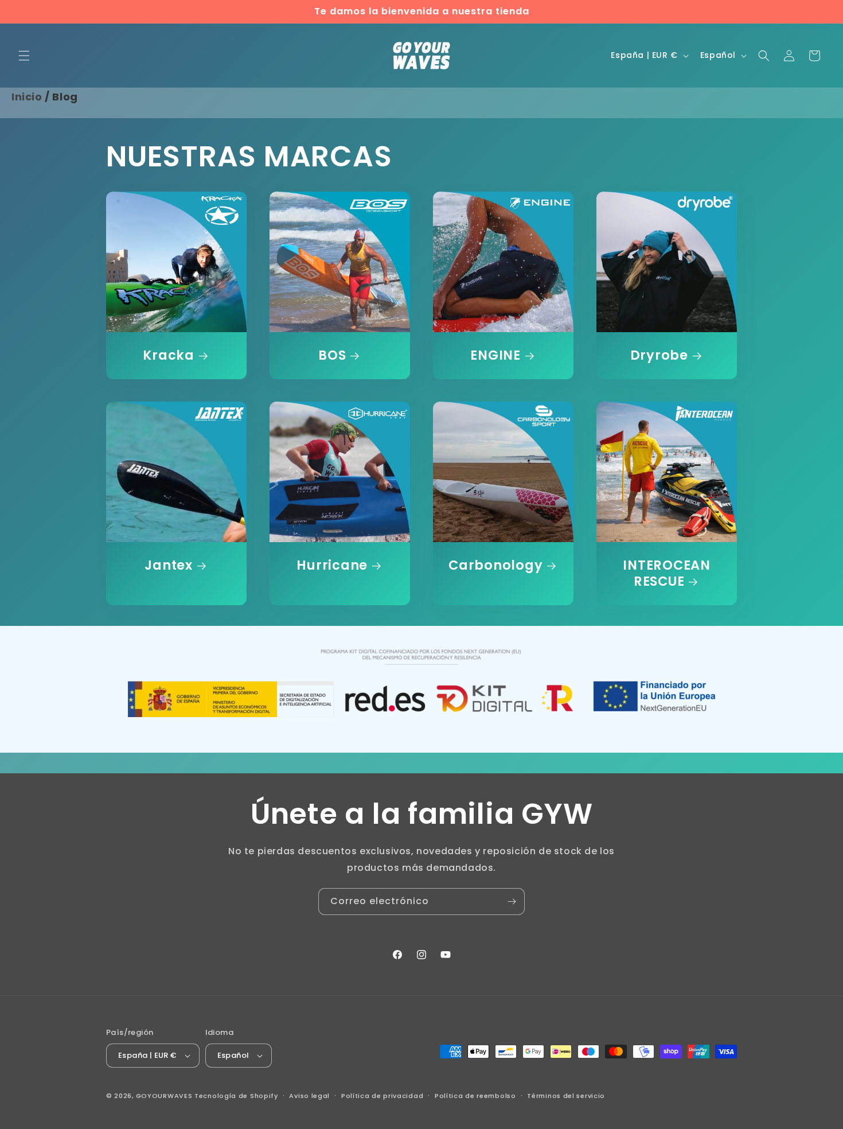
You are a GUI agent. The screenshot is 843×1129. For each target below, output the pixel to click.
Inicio (26, 96)
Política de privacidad (382, 1095)
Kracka (168, 356)
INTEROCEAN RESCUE (667, 574)
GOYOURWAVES (164, 1095)
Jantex (169, 566)
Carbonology (495, 566)
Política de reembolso (475, 1095)
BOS (332, 356)
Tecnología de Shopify (236, 1095)
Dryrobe (659, 356)
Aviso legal (309, 1095)
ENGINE (495, 356)
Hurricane (332, 566)
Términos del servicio (566, 1095)
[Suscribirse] (511, 901)
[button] (24, 55)
